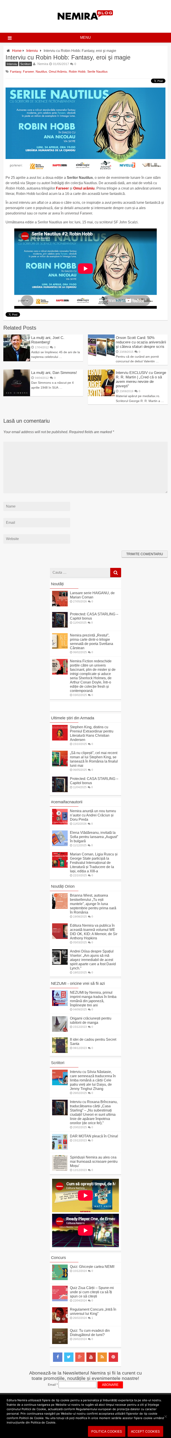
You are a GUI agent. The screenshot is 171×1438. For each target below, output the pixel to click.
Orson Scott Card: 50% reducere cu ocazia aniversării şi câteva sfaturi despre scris (141, 342)
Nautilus (41, 71)
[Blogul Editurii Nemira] (85, 24)
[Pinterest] (113, 1357)
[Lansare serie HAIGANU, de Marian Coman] (60, 605)
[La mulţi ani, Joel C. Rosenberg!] (16, 360)
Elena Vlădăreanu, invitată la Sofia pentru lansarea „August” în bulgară (94, 837)
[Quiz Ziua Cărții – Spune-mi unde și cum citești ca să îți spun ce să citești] (60, 1300)
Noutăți (57, 584)
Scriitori (25, 64)
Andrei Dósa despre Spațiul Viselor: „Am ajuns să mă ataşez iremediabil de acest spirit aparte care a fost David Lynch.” (93, 959)
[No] (165, 1416)
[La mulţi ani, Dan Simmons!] (16, 395)
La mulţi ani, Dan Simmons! (54, 373)
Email (53, 1384)
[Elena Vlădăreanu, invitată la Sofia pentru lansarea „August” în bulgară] (60, 845)
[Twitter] (68, 1357)
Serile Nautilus (97, 71)
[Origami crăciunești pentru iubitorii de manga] (60, 1030)
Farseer (28, 71)
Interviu (32, 51)
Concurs (58, 1257)
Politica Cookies (106, 1431)
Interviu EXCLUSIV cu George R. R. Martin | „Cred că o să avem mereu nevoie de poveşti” (141, 379)
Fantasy (15, 71)
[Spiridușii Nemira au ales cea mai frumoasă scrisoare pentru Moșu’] (60, 1169)
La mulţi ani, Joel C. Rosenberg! (47, 340)
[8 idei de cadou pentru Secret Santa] (60, 1052)
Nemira (42, 64)
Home (17, 51)
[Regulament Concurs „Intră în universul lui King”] (60, 1322)
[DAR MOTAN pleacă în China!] (60, 1148)
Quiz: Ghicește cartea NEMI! (92, 1267)
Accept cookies (145, 1431)
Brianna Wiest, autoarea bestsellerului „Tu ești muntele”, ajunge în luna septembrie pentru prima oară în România (93, 903)
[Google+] (80, 1357)
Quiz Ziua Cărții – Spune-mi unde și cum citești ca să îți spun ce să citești (92, 1292)
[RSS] (102, 1357)
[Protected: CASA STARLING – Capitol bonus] (60, 626)
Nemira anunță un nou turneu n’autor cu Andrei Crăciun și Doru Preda (93, 815)
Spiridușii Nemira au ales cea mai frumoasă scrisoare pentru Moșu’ (94, 1161)
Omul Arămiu (58, 71)
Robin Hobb (77, 71)
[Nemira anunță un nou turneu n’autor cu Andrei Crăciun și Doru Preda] (60, 823)
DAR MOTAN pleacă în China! (94, 1136)
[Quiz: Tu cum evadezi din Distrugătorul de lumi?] (60, 1343)
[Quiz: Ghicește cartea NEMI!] (60, 1279)
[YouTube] (91, 1357)
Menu (85, 37)
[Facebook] (57, 1357)
